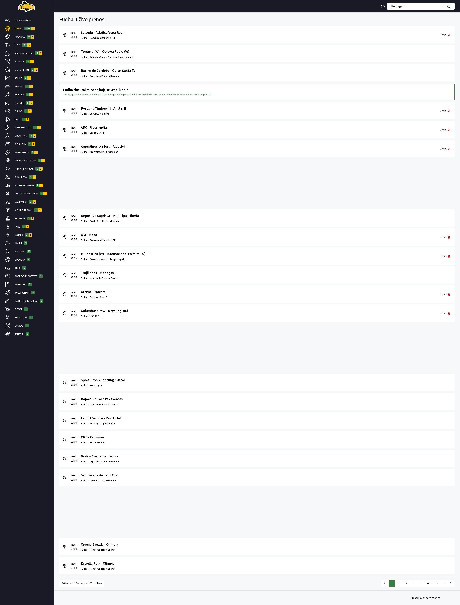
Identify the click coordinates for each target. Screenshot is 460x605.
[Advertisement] (167, 182)
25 (444, 583)
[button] (27, 20)
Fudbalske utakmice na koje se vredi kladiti (96, 89)
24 (436, 583)
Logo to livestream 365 (27, 6)
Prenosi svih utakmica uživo (425, 597)
